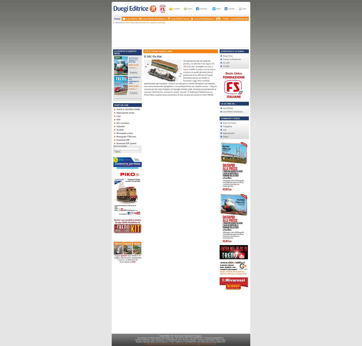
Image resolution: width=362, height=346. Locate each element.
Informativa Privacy (209, 344)
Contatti (176, 9)
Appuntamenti (228, 133)
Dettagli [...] (133, 68)
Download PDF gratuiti (126, 143)
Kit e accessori (123, 123)
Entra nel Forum (229, 123)
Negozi (226, 137)
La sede (226, 63)
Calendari (121, 126)
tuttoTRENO (228, 108)
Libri (119, 116)
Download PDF (123, 140)
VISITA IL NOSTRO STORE (128, 109)
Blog (244, 9)
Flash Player (130, 23)
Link (224, 130)
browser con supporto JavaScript (152, 23)
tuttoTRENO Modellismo (233, 112)
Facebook (203, 9)
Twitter (218, 9)
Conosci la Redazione (232, 59)
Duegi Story (228, 56)
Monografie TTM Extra (126, 137)
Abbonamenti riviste (125, 113)
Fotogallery (227, 126)
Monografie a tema (125, 133)
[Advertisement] (127, 277)
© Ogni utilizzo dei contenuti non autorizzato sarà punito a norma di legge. (173, 344)
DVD (118, 120)
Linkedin (231, 9)
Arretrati (120, 130)
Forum (190, 9)
